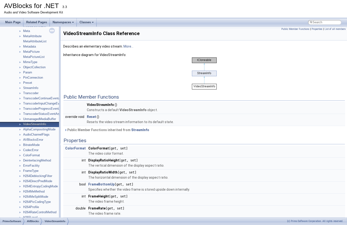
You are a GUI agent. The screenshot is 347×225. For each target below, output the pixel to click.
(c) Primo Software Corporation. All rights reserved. (315, 221)
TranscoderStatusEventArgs (42, 114)
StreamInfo (30, 88)
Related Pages (36, 22)
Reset (91, 117)
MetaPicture (31, 51)
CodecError (30, 150)
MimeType (30, 62)
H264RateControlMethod (39, 212)
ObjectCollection (34, 67)
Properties (317, 29)
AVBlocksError (33, 139)
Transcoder (30, 93)
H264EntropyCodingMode (40, 186)
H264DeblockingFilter (37, 176)
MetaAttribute (32, 36)
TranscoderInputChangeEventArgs (46, 103)
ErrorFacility (31, 165)
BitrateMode (31, 145)
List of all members (335, 29)
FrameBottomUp (101, 184)
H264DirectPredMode (37, 181)
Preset (27, 82)
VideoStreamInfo (34, 124)
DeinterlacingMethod (37, 160)
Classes (85, 22)
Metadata (29, 46)
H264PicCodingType (37, 202)
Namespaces (62, 22)
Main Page (13, 22)
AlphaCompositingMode (39, 129)
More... (128, 46)
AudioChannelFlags (36, 134)
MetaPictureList (34, 57)
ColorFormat (31, 155)
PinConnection (33, 77)
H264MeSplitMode (35, 196)
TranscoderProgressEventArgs (44, 108)
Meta (26, 31)
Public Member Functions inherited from (108, 130)
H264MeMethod (34, 191)
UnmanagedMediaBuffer (39, 119)
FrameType (30, 171)
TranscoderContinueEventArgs (44, 98)
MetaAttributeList (35, 41)
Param (27, 72)
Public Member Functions (295, 29)
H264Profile (31, 207)
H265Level (30, 217)
